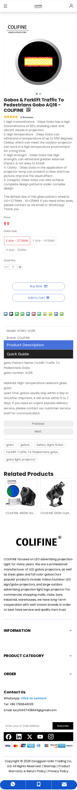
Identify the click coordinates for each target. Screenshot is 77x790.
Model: (11, 331)
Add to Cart (36, 298)
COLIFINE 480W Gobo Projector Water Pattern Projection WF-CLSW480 (21, 513)
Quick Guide (18, 354)
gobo (10, 445)
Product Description (25, 345)
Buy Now (36, 286)
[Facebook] (8, 736)
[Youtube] (40, 736)
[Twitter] (29, 736)
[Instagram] (50, 736)
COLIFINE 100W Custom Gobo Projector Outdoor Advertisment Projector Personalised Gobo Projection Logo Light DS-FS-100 (55, 513)
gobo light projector (21, 459)
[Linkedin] (18, 736)
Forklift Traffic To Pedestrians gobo (32, 452)
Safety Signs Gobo (49, 445)
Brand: (11, 338)
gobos (25, 445)
